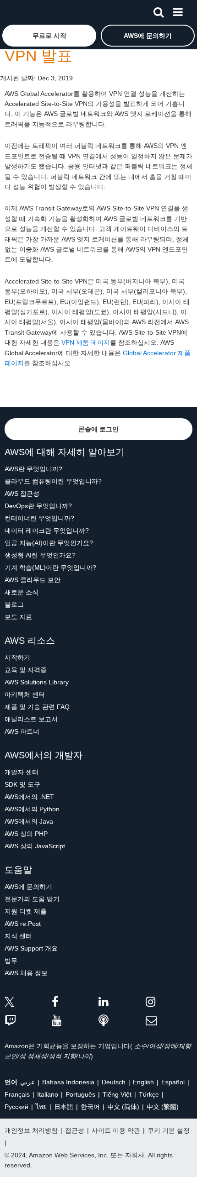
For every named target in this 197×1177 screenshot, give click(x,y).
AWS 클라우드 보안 (32, 579)
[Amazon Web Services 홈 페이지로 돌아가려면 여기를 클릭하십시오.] (23, 11)
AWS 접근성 (22, 493)
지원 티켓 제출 (26, 911)
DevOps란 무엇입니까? (38, 506)
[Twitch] (28, 1021)
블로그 (14, 604)
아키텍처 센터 (25, 694)
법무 (11, 960)
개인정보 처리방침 (31, 1130)
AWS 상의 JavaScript (35, 846)
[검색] (158, 10)
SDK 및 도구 (22, 784)
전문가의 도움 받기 (32, 899)
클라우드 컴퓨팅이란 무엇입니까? (53, 481)
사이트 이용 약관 (116, 1130)
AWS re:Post (23, 923)
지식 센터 (18, 936)
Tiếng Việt (117, 1094)
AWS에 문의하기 (28, 886)
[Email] (169, 1021)
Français (17, 1094)
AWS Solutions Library (37, 682)
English (143, 1082)
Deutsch (114, 1082)
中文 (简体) (123, 1106)
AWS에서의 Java (29, 821)
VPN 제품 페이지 (85, 342)
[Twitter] (28, 1003)
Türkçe (149, 1094)
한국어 (90, 1106)
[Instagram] (169, 1003)
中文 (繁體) (163, 1106)
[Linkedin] (122, 1003)
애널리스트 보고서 (31, 719)
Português (80, 1094)
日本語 (63, 1106)
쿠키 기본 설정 (169, 1130)
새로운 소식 (21, 592)
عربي (27, 1082)
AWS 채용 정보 (26, 973)
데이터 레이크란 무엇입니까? (47, 530)
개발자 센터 (21, 772)
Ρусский (16, 1106)
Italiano (47, 1094)
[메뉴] (177, 10)
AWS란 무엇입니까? (33, 469)
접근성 (74, 1130)
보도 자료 (18, 616)
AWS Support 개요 (31, 948)
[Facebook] (75, 1003)
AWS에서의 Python (32, 809)
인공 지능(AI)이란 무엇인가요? (49, 542)
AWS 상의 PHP (26, 833)
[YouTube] (75, 1021)
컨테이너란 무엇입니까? (39, 518)
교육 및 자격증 (26, 669)
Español (173, 1082)
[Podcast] (122, 1021)
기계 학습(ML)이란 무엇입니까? (50, 567)
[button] (49, 36)
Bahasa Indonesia (68, 1082)
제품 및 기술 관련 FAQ (37, 706)
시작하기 (17, 657)
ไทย (41, 1106)
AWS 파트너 (22, 731)
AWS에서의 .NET (29, 796)
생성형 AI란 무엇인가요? (40, 555)
